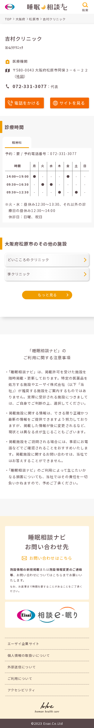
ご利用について (20, 678)
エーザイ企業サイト (23, 643)
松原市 (34, 19)
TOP (8, 19)
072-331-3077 (63, 153)
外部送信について (22, 667)
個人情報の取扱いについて (29, 655)
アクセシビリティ (21, 690)
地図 (20, 76)
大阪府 (20, 19)
